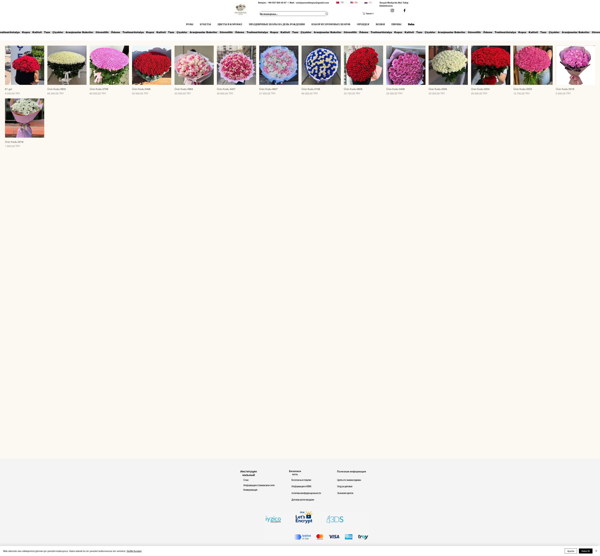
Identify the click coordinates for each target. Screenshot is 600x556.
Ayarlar (570, 551)
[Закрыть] (596, 551)
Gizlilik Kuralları (134, 551)
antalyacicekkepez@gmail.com (312, 2)
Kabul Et (586, 551)
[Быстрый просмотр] (24, 65)
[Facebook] (404, 10)
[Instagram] (392, 10)
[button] (368, 13)
